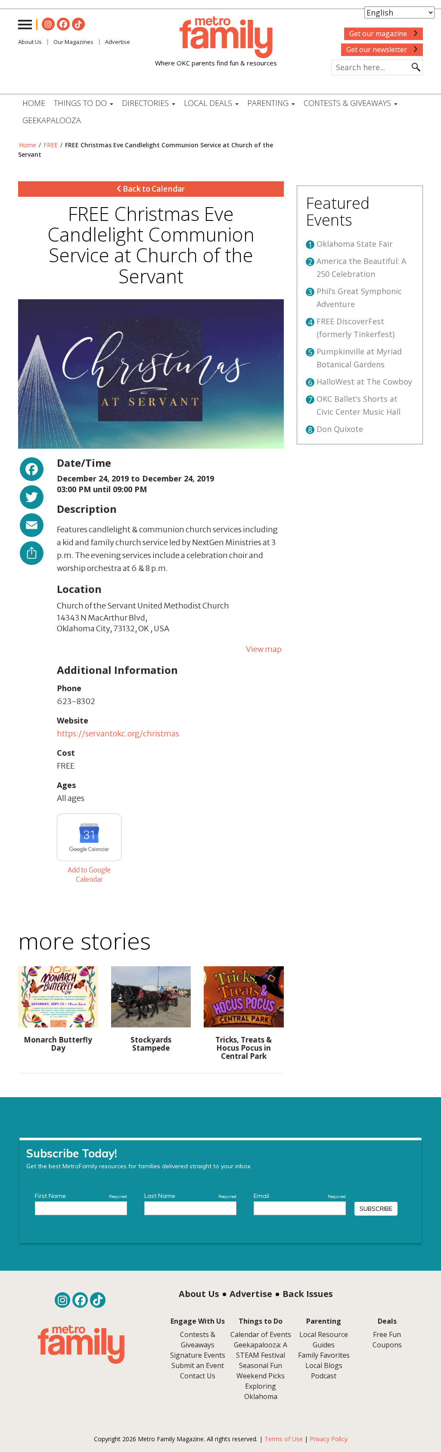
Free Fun (387, 1334)
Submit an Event (197, 1365)
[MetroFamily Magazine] (216, 37)
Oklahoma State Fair (355, 244)
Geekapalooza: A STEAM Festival (260, 1350)
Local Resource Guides (323, 1340)
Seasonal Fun (260, 1365)
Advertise (251, 1294)
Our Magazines (73, 42)
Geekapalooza (51, 120)
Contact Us (197, 1376)
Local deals (209, 103)
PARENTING (269, 103)
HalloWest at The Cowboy (364, 381)
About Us (30, 42)
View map (264, 649)
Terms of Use (283, 1439)
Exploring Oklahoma (260, 1391)
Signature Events (197, 1355)
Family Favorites (324, 1355)
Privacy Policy (329, 1439)
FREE (50, 145)
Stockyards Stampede (150, 1044)
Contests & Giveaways (348, 103)
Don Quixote (340, 429)
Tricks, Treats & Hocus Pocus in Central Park (243, 1048)
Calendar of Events (260, 1334)
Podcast (323, 1376)
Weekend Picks (260, 1376)
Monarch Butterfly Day (58, 1044)
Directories (146, 103)
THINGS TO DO (81, 103)
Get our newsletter (377, 49)
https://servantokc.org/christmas (118, 733)
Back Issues (308, 1294)
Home (33, 103)
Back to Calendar (153, 189)
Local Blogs (323, 1365)
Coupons (387, 1345)
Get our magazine (379, 33)
